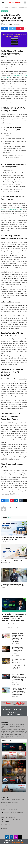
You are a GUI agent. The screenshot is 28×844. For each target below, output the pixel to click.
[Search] (25, 2)
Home (1, 7)
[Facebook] (7, 837)
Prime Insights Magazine (7, 724)
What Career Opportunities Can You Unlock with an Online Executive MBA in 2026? (13, 585)
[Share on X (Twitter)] (12, 28)
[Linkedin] (11, 837)
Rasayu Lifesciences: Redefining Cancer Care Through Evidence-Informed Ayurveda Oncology (18, 650)
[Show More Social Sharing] (25, 28)
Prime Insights (9, 24)
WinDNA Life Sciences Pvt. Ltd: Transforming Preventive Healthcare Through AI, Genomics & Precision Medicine (19, 691)
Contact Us (4, 797)
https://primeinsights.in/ (17, 842)
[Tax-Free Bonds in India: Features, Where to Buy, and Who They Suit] (14, 528)
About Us (4, 820)
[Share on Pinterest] (20, 28)
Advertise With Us (15, 820)
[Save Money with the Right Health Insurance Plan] (14, 551)
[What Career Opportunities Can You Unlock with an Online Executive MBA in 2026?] (14, 575)
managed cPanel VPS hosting (11, 209)
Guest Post (6, 7)
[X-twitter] (20, 837)
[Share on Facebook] (4, 28)
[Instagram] (16, 837)
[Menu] (3, 2)
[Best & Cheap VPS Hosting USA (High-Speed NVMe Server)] (14, 39)
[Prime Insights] (14, 2)
